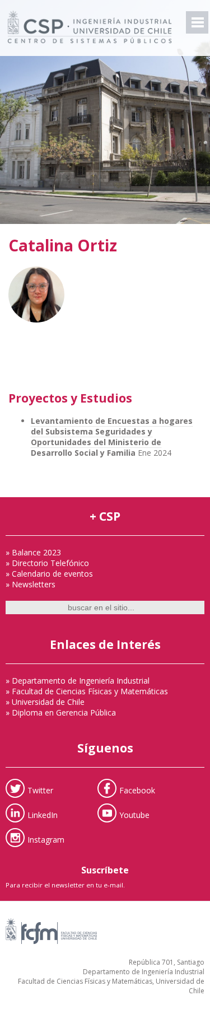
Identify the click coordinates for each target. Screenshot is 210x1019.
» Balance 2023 (33, 552)
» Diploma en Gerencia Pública (61, 712)
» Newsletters (30, 584)
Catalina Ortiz (62, 245)
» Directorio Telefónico (47, 563)
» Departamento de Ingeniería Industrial (78, 680)
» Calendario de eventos (49, 573)
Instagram (45, 839)
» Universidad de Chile (45, 702)
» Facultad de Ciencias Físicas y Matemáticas (87, 691)
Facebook (137, 790)
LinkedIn (42, 815)
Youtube (134, 815)
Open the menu (197, 22)
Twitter (40, 790)
